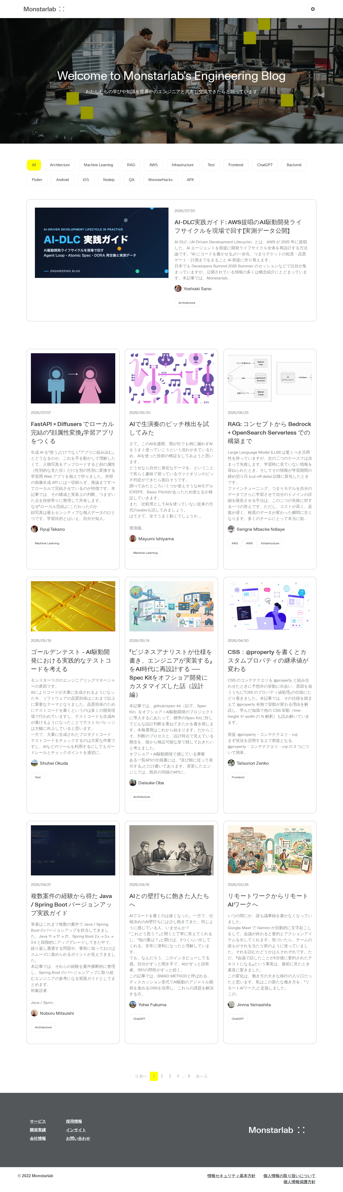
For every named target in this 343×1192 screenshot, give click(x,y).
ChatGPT (265, 165)
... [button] (183, 1076)
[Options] (313, 9)
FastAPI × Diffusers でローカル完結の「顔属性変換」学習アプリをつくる (72, 432)
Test (211, 165)
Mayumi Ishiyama (156, 538)
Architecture (60, 165)
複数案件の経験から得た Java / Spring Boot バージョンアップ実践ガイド (71, 904)
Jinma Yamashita (254, 1004)
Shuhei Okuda (54, 763)
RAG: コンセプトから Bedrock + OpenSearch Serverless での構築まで (269, 432)
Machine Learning (98, 165)
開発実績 (38, 1130)
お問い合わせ (78, 1138)
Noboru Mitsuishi (57, 1013)
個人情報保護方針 (299, 1182)
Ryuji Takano (52, 529)
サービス (38, 1121)
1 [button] (154, 1076)
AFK (190, 179)
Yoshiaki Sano (197, 288)
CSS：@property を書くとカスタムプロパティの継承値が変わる (268, 660)
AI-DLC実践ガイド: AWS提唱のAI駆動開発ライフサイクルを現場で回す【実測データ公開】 (238, 226)
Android (62, 179)
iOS (86, 179)
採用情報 (74, 1121)
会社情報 (38, 1138)
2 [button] (162, 1076)
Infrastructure (183, 165)
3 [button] (170, 1076)
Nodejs (109, 179)
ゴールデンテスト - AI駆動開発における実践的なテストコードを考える (71, 660)
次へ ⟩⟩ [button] (201, 1076)
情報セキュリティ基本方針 (231, 1176)
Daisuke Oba (151, 783)
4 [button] (178, 1076)
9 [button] (189, 1076)
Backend (294, 165)
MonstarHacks (160, 179)
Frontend (235, 165)
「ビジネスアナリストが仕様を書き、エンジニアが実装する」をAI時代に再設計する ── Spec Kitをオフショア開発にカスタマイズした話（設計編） (170, 672)
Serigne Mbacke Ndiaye (261, 529)
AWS (153, 165)
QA (131, 179)
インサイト (76, 1130)
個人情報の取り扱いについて (289, 1176)
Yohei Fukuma (152, 1004)
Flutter (37, 179)
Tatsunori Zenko (253, 763)
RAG (131, 165)
